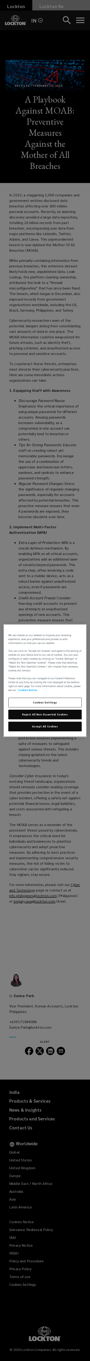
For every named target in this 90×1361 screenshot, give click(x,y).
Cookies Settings (45, 702)
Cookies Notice (27, 690)
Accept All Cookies (45, 726)
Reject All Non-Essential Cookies (45, 714)
